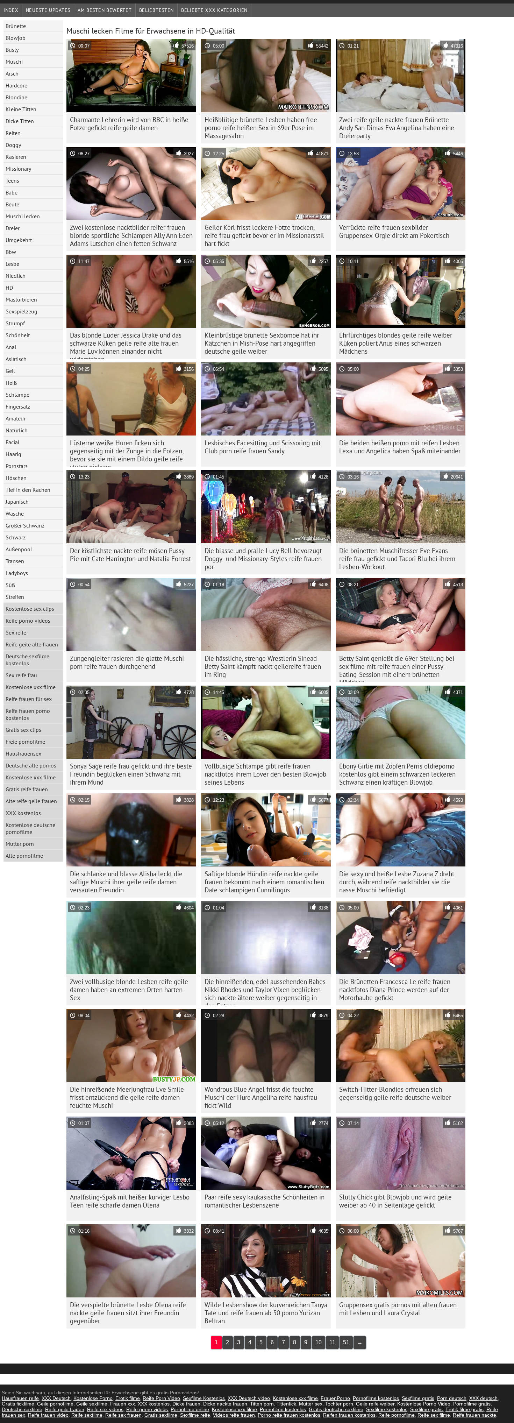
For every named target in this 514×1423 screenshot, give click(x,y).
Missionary (18, 168)
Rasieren (16, 156)
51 (346, 1342)
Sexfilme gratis (418, 1398)
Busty (12, 49)
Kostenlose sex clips (30, 608)
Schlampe (17, 394)
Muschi (14, 61)
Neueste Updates (48, 10)
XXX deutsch (483, 1398)
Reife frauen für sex (29, 698)
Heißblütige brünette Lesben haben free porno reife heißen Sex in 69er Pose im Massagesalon (261, 127)
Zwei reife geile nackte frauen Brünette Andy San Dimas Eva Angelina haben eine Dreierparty (396, 127)
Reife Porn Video (161, 1398)
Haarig (13, 454)
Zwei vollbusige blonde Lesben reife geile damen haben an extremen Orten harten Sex (129, 989)
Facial (13, 442)
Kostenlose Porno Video (423, 1404)
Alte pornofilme (24, 855)
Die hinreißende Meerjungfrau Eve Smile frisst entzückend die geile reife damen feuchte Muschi (127, 1097)
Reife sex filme (433, 1415)
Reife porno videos (28, 620)
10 (318, 1342)
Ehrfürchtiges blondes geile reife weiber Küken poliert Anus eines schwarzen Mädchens (395, 343)
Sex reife (16, 632)
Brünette (16, 25)
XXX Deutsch (56, 1398)
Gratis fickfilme (18, 1404)
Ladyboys (17, 572)
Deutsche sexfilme (22, 1409)
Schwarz (16, 537)
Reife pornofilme (396, 1415)
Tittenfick (286, 1404)
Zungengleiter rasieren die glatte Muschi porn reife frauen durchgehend (127, 662)
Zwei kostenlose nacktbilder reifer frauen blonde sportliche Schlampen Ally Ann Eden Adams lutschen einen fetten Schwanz (131, 235)
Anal (11, 347)
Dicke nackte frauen (225, 1404)
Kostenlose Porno (93, 1398)
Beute (12, 204)
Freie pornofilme (25, 741)
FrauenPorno (335, 1398)
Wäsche (15, 513)
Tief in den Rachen (28, 489)
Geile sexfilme (91, 1404)
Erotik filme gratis (464, 1409)
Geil (10, 370)
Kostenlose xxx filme (31, 687)
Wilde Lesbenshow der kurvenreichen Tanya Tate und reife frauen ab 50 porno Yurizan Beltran (266, 1313)
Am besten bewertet (105, 10)
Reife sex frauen (123, 1415)
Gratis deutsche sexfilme (336, 1409)
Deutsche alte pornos (31, 765)
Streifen (15, 596)
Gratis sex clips (23, 729)
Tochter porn (339, 1404)
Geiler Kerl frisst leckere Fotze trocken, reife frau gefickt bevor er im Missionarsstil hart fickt (264, 235)
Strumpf (15, 323)
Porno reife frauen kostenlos (289, 1415)
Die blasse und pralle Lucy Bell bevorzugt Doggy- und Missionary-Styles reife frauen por (263, 558)
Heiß (11, 382)
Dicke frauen (186, 1404)
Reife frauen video (48, 1415)
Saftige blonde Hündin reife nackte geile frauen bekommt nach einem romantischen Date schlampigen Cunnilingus (264, 882)
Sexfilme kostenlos (386, 1409)
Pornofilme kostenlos (376, 1398)
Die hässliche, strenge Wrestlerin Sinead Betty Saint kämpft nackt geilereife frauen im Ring (263, 666)
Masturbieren (21, 299)
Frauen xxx (122, 1404)
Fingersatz (18, 406)
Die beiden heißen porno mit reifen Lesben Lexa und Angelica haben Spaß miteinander (400, 447)
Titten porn (262, 1404)
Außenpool (19, 549)
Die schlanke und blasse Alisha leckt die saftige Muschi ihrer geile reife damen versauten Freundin (126, 882)
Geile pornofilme (55, 1404)
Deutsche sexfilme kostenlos (27, 660)
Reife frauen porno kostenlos (28, 714)
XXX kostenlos (23, 812)
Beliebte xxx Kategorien (214, 10)
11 (332, 1342)
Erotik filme (127, 1398)
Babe (11, 192)
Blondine (16, 97)
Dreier (13, 228)
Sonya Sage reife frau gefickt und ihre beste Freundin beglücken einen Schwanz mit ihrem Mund (131, 774)
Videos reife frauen (234, 1415)
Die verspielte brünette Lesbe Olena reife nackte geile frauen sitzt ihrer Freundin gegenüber (128, 1313)
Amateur (16, 418)
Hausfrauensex (23, 753)
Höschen (16, 477)
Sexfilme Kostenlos (204, 1398)
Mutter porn (20, 843)
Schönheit (18, 335)
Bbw (11, 251)
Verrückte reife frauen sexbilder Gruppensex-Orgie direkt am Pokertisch (394, 231)
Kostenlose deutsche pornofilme (30, 828)
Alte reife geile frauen (31, 801)
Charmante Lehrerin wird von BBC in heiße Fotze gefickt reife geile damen (129, 123)
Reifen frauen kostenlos (349, 1415)
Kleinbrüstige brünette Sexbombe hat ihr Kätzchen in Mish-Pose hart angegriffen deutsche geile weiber (262, 343)
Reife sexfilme (86, 1415)
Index (11, 10)
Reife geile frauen (64, 1409)
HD (9, 287)
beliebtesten (156, 10)
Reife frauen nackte (474, 1415)
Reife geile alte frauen (32, 644)
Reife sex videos (105, 1409)
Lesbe (12, 263)
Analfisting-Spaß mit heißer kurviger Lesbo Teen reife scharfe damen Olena (130, 1201)
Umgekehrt (19, 239)
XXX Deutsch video (249, 1398)
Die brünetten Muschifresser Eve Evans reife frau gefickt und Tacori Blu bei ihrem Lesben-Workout (397, 558)
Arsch (12, 73)
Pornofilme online (190, 1409)
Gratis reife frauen (27, 789)
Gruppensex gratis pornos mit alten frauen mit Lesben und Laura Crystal (398, 1309)
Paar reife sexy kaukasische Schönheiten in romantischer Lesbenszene (264, 1201)
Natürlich (17, 430)
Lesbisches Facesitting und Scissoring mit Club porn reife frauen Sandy (263, 447)
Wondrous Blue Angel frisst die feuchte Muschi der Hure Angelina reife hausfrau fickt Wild (261, 1097)
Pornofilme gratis (472, 1404)
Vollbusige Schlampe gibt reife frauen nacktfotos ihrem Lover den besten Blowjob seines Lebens (265, 774)
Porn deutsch (451, 1398)
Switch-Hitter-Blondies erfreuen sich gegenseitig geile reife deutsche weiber (395, 1093)
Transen (15, 561)
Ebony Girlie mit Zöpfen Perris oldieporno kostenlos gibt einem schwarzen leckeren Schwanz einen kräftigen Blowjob (397, 774)
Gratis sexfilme (160, 1415)
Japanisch (17, 501)
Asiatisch (16, 358)
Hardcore (16, 85)
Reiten (13, 132)
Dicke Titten (20, 121)
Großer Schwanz (25, 525)
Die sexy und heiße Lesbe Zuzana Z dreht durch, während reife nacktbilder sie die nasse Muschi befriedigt (396, 882)
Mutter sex (310, 1404)
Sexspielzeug (21, 311)
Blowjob (16, 37)
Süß (10, 584)
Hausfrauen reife (20, 1398)
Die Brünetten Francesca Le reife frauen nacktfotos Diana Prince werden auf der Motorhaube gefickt (394, 989)
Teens (12, 180)
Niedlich (16, 275)
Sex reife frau (21, 675)
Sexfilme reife (195, 1415)
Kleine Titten (21, 109)
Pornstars (17, 465)
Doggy (13, 144)
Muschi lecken (23, 216)
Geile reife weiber (375, 1404)
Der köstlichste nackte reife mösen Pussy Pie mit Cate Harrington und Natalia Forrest (130, 554)
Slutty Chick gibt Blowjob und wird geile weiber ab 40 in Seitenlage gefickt (395, 1201)
